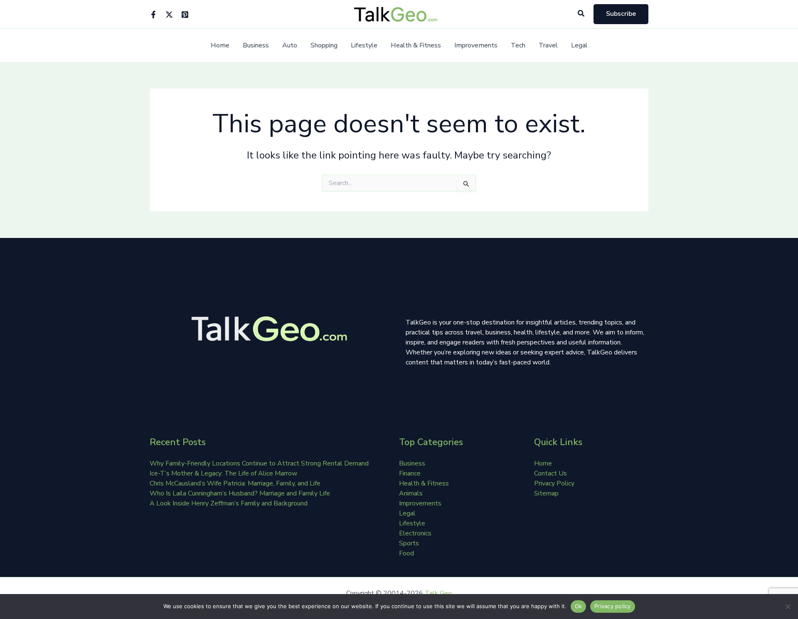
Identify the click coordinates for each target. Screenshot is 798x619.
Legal (579, 46)
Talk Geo (438, 593)
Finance (410, 473)
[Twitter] (169, 14)
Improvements (476, 46)
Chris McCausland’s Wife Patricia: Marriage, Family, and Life (235, 483)
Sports (409, 543)
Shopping (323, 46)
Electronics (415, 533)
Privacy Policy (554, 483)
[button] (581, 14)
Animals (411, 493)
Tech (518, 46)
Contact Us (550, 473)
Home (220, 46)
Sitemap (546, 493)
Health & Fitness (416, 46)
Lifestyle (364, 46)
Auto (289, 46)
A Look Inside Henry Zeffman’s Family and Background (229, 503)
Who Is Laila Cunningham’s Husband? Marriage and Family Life (240, 493)
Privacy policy (612, 606)
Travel (548, 46)
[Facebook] (153, 14)
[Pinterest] (185, 14)
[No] (787, 606)
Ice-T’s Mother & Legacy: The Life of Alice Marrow (223, 473)
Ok (578, 606)
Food (406, 553)
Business (256, 46)
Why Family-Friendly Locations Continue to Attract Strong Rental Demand (259, 463)
